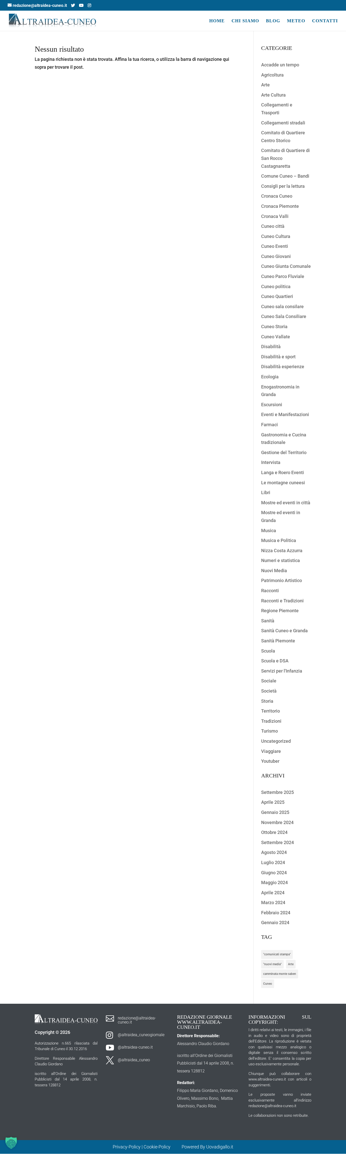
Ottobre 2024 (274, 832)
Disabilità (271, 346)
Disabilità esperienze (282, 366)
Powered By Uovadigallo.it (207, 1146)
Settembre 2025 (277, 792)
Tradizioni (271, 721)
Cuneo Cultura (275, 236)
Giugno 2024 (274, 872)
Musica (268, 530)
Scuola (268, 651)
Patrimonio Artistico (281, 580)
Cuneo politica (276, 286)
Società (269, 691)
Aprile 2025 (272, 802)
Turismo (269, 731)
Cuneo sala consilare (282, 306)
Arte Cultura (273, 95)
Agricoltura (272, 75)
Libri (265, 492)
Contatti (325, 21)
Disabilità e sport (278, 356)
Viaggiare (271, 751)
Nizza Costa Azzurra (281, 550)
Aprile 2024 (272, 892)
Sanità (267, 620)
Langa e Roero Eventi (282, 472)
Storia (267, 701)
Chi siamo (245, 21)
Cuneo (267, 983)
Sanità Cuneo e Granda (284, 630)
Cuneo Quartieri (277, 296)
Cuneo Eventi (274, 246)
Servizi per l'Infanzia (281, 671)
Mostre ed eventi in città (285, 502)
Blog (273, 21)
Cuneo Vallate (275, 336)
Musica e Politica (278, 540)
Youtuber (270, 761)
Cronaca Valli (275, 216)
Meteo (296, 21)
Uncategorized (276, 741)
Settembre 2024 (277, 842)
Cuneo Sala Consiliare (283, 316)
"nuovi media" (272, 964)
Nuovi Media (274, 570)
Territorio (270, 711)
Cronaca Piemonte (280, 206)
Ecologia (270, 376)
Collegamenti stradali (283, 122)
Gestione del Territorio (283, 452)
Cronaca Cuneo (276, 196)
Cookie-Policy (157, 1146)
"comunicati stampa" (277, 954)
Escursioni (271, 404)
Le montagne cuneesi (283, 482)
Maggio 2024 (274, 882)
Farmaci (269, 424)
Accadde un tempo (280, 64)
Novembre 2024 (277, 822)
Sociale (268, 680)
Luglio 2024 (273, 862)
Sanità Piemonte (278, 640)
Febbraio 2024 (275, 912)
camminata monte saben (279, 974)
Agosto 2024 (274, 852)
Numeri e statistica (280, 560)
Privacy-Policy (127, 1146)
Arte (265, 84)
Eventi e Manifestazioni (285, 414)
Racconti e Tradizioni (282, 600)
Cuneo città (272, 226)
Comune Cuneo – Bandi (285, 176)
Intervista (270, 462)
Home (217, 21)
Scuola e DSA (275, 660)
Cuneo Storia (274, 326)
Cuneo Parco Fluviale (282, 276)
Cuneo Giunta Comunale (286, 266)
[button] (11, 1143)
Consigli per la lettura (283, 186)
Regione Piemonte (280, 610)
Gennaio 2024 (275, 922)
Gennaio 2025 (275, 812)
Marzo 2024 (273, 902)
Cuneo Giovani (276, 256)
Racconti (270, 590)
